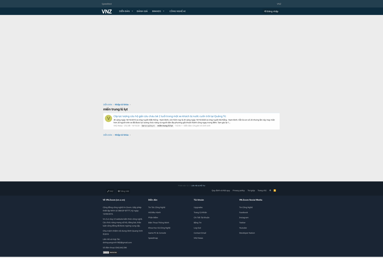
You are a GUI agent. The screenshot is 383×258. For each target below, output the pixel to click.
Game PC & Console (157, 233)
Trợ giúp (251, 190)
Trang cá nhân (200, 212)
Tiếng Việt (124, 191)
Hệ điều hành (154, 212)
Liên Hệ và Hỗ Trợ (198, 185)
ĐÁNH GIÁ (142, 11)
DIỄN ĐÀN (124, 11)
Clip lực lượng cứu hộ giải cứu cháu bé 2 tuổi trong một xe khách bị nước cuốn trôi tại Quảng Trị (170, 116)
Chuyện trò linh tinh (201, 125)
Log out (197, 227)
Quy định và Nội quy (221, 190)
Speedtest (107, 3)
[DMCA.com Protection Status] (110, 253)
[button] (132, 11)
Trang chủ (262, 190)
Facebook (243, 212)
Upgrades (198, 207)
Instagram (244, 217)
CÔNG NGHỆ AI (178, 11)
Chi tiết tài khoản (201, 217)
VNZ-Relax (118, 125)
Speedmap (153, 238)
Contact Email (200, 233)
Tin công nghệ (246, 207)
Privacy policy (239, 190)
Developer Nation (247, 233)
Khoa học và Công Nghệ (159, 227)
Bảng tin (198, 222)
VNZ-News (198, 238)
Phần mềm (153, 217)
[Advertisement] (191, 37)
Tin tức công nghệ (156, 207)
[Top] (270, 190)
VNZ (279, 3)
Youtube (243, 227)
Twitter (242, 222)
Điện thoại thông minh (158, 222)
